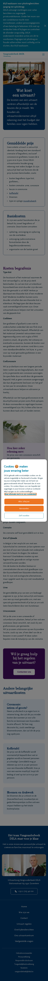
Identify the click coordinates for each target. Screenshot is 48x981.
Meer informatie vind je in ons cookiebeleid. (20, 494)
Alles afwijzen (24, 501)
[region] (24, 490)
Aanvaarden (24, 508)
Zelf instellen (24, 516)
